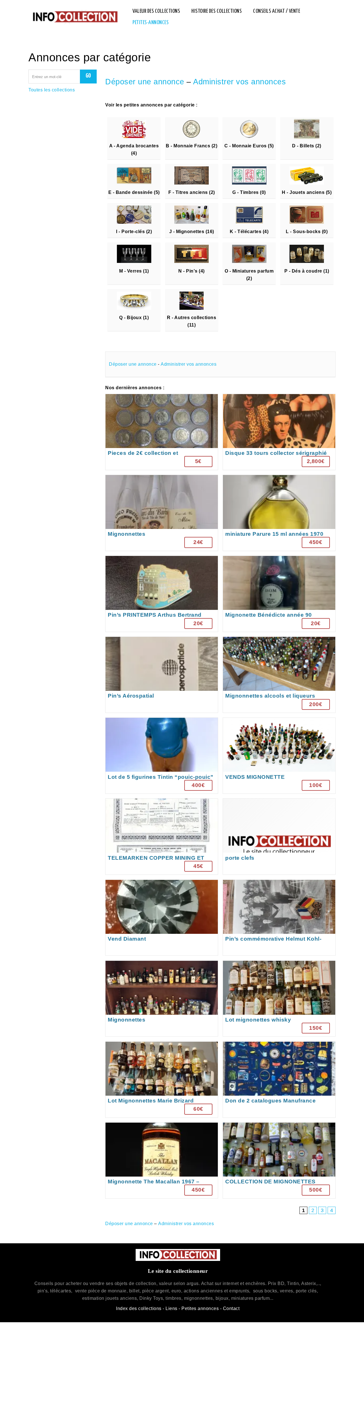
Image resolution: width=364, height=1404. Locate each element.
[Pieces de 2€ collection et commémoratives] (162, 432)
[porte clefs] (279, 836)
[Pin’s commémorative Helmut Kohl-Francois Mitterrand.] (279, 918)
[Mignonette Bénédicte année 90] (279, 594)
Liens (171, 1308)
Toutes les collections (51, 89)
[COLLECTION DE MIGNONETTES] (279, 1160)
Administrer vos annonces (239, 82)
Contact (231, 1308)
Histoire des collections (216, 11)
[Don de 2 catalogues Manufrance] (279, 1080)
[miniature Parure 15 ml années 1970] (279, 513)
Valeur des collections (156, 11)
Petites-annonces (151, 22)
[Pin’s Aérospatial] (162, 675)
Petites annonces (200, 1308)
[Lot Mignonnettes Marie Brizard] (162, 1080)
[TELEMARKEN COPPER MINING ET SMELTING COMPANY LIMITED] (162, 836)
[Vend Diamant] (162, 918)
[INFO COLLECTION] (74, 17)
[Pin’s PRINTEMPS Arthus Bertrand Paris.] (162, 594)
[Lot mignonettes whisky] (279, 999)
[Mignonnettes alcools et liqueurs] (279, 675)
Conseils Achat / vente (276, 11)
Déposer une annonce (144, 82)
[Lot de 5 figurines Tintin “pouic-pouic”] (162, 756)
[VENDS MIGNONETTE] (279, 756)
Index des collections (139, 1308)
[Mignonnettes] (162, 513)
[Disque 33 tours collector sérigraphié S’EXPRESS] (279, 432)
